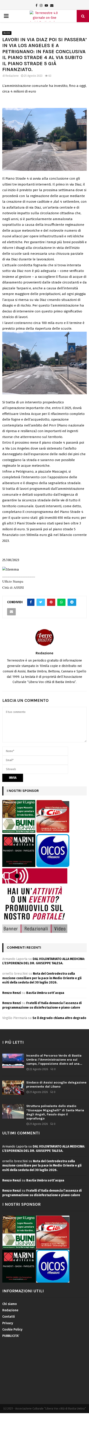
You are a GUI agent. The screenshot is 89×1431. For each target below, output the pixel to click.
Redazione (12, 75)
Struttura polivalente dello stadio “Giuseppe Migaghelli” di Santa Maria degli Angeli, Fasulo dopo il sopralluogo (55, 1112)
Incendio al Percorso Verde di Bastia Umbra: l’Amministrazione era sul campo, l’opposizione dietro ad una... (54, 1060)
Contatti (8, 1317)
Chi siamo (9, 1304)
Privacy (7, 1323)
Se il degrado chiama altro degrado (59, 1018)
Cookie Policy (12, 1329)
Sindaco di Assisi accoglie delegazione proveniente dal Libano (56, 1084)
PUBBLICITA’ (10, 1336)
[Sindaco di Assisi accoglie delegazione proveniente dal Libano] (13, 1088)
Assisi (6, 33)
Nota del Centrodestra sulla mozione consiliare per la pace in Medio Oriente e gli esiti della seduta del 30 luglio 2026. (41, 978)
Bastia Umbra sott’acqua (45, 993)
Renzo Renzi (11, 993)
